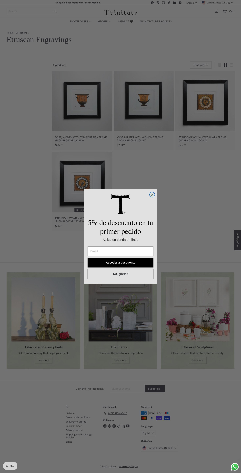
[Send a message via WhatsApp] (234, 466)
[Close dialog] (152, 194)
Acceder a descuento (120, 262)
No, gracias (120, 274)
